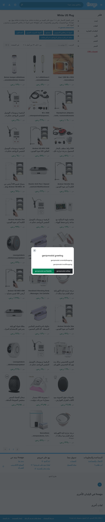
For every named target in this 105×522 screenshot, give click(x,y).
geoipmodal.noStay (63, 271)
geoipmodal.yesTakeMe (43, 271)
